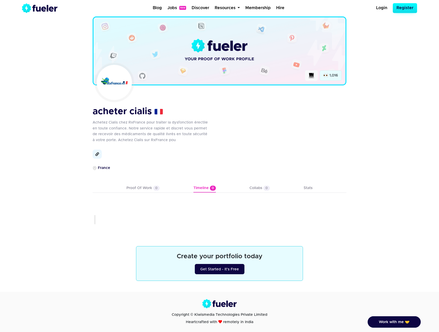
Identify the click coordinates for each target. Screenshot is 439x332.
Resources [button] (226, 8)
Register (404, 8)
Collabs (258, 188)
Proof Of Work (142, 188)
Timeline (203, 188)
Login (381, 8)
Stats (308, 188)
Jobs (176, 8)
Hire (280, 8)
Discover (200, 8)
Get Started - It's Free (219, 269)
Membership (258, 8)
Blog (157, 8)
